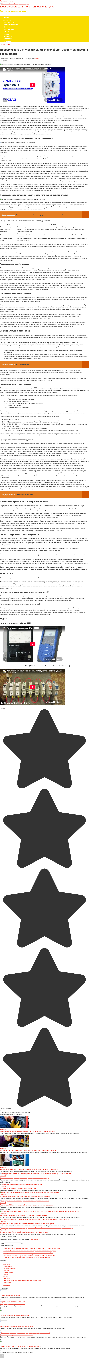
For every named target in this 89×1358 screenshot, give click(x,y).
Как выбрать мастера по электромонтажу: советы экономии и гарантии (23, 1215)
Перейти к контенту (6, 1)
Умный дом (7, 36)
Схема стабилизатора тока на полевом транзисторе (16, 1335)
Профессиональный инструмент (10, 1295)
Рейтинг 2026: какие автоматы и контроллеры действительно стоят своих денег (29, 1251)
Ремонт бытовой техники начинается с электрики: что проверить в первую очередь (27, 1131)
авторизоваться (35, 1240)
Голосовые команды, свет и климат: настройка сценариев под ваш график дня (29, 1255)
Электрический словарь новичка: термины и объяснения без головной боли (28, 1253)
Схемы (6, 34)
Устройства (7, 39)
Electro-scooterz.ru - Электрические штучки (27, 6)
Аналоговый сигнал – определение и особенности (16, 1326)
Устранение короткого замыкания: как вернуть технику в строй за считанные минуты (28, 1150)
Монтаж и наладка (10, 25)
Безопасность (8, 22)
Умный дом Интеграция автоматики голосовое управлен (22, 1281)
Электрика (7, 41)
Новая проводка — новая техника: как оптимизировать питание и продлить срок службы (29, 1169)
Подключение (8, 29)
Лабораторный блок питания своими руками (14, 1315)
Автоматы (7, 20)
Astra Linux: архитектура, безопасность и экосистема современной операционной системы (32, 1249)
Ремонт (6, 32)
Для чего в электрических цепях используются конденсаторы (20, 1346)
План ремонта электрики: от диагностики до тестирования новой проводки (24, 1178)
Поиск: (2, 1243)
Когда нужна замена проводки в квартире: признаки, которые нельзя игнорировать (27, 1224)
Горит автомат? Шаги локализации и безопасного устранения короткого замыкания (27, 1205)
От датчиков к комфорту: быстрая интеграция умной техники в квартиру (26, 1257)
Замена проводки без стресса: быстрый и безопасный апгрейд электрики (24, 1232)
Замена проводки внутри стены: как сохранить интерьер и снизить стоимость (25, 1196)
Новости (6, 27)
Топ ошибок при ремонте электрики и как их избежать (18, 1188)
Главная (6, 17)
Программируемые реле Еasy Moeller (12, 1304)
